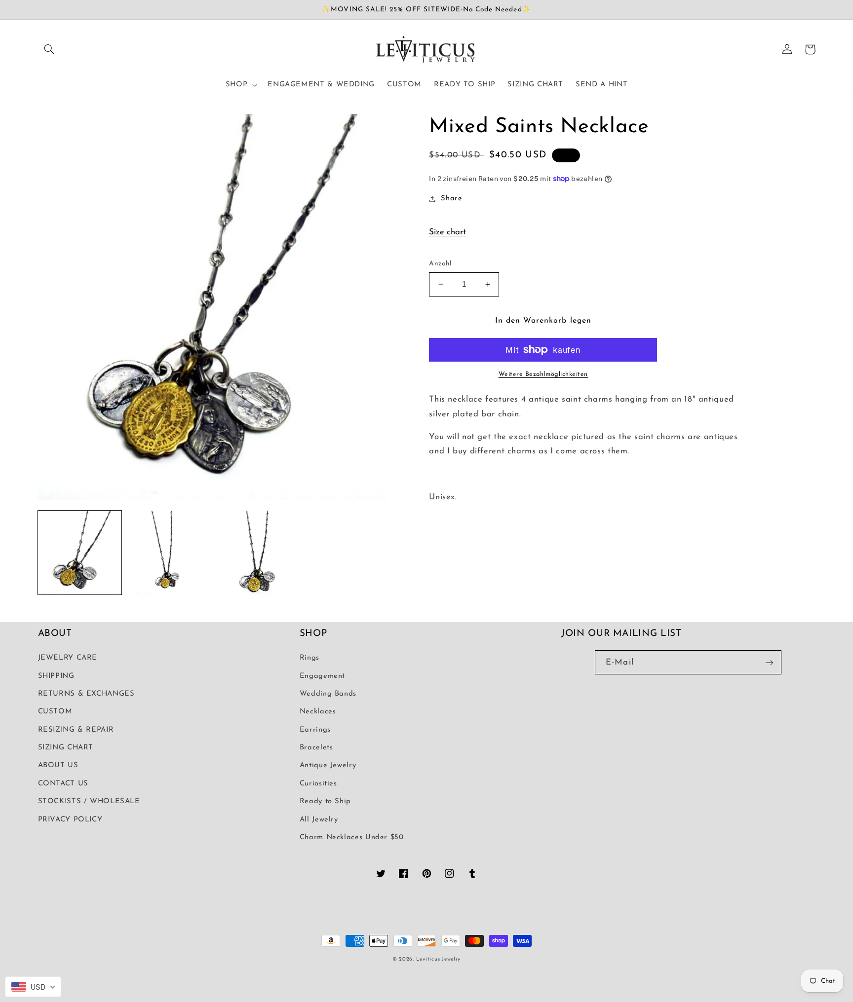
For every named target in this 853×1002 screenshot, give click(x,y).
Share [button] (451, 198)
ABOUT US (58, 765)
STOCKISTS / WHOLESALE (89, 801)
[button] (49, 49)
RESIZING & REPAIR (76, 730)
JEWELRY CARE (68, 658)
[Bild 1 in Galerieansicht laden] (79, 552)
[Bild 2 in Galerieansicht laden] (168, 552)
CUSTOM (55, 711)
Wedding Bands (328, 694)
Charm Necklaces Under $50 (352, 837)
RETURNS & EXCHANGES (86, 694)
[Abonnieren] (769, 662)
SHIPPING (56, 676)
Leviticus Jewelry (438, 959)
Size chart (447, 232)
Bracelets (316, 747)
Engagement (322, 676)
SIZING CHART (66, 747)
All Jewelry (319, 819)
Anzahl (440, 263)
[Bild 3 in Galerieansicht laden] (257, 552)
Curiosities (318, 783)
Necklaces (318, 711)
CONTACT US (63, 783)
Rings (309, 658)
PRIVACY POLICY (70, 819)
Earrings (315, 730)
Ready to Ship (325, 801)
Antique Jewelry (328, 765)
